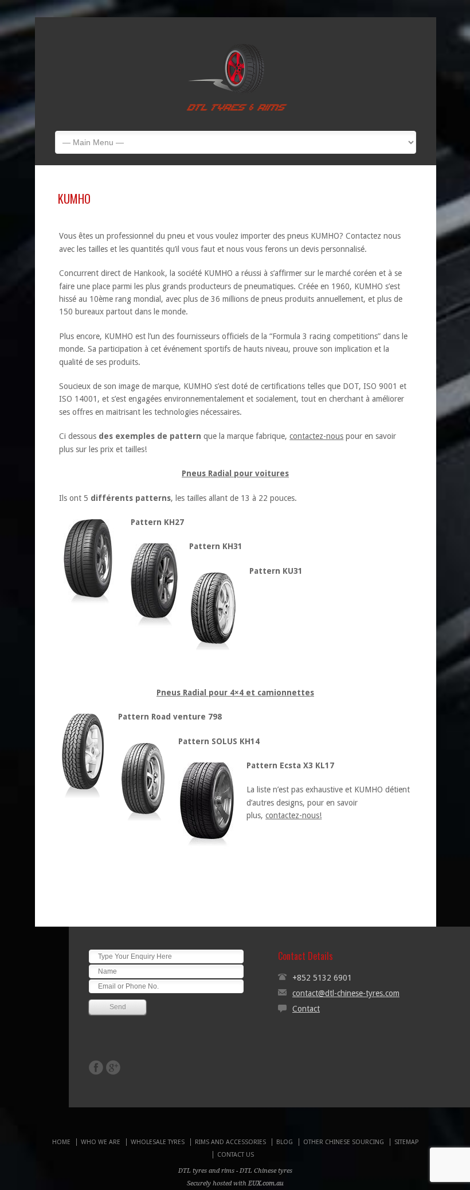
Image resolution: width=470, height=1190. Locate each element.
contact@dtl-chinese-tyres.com (345, 993)
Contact (306, 1008)
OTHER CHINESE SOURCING (343, 1142)
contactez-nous (316, 436)
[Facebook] (96, 1067)
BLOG (284, 1142)
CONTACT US (235, 1154)
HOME (61, 1142)
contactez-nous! (293, 815)
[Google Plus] (113, 1067)
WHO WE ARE (100, 1142)
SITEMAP (406, 1142)
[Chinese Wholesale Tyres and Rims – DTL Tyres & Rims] (236, 113)
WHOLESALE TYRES (158, 1142)
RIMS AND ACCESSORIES (230, 1142)
